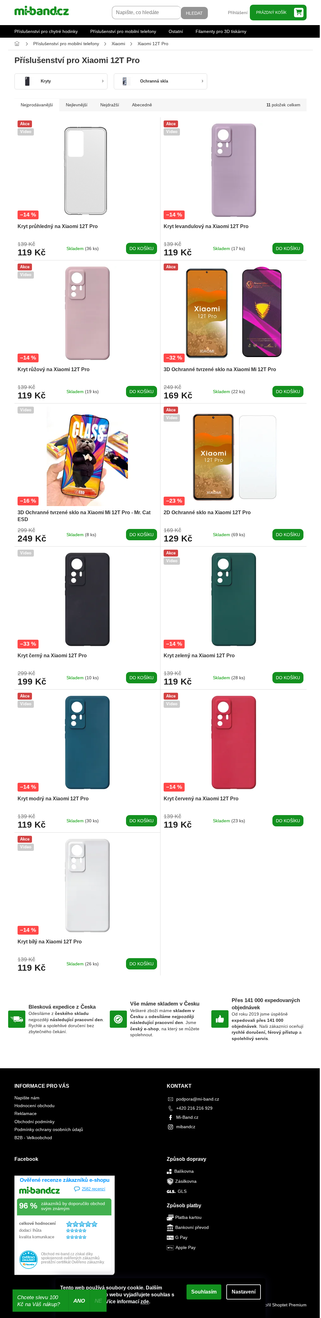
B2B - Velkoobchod (33, 1137)
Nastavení (243, 1291)
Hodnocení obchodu (34, 1105)
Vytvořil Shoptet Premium (282, 1304)
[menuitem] (46, 31)
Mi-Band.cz (187, 1117)
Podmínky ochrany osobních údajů (48, 1129)
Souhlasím (204, 1291)
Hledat (194, 13)
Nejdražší (109, 104)
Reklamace (25, 1113)
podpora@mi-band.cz (197, 1099)
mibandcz (185, 1126)
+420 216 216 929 (194, 1108)
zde (144, 1301)
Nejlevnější (76, 104)
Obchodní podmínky (34, 1121)
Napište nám (26, 1097)
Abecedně (142, 104)
